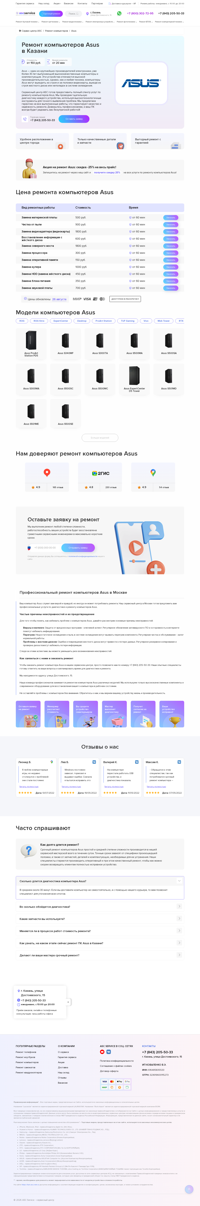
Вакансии (68, 3)
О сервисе (63, 1052)
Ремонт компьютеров (27, 1062)
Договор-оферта (109, 1071)
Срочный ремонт (52, 13)
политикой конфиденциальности (83, 556)
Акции (57, 3)
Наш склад (44, 3)
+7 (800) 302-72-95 (140, 13)
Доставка (63, 1067)
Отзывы (62, 1077)
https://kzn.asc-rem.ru (30, 1185)
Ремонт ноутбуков (25, 1057)
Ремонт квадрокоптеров (29, 1072)
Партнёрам (97, 3)
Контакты (82, 3)
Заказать (170, 217)
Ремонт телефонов (26, 1052)
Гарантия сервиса (25, 3)
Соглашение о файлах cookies (116, 1066)
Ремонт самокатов (25, 1067)
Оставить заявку (74, 119)
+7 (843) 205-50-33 (171, 13)
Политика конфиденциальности (117, 1060)
